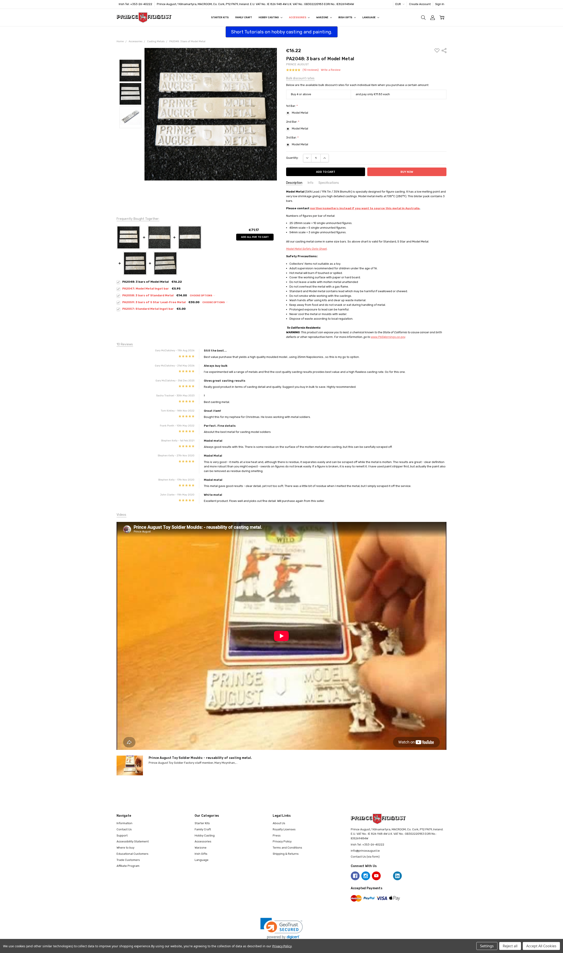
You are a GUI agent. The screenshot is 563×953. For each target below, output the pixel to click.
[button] (282, 928)
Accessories (298, 17)
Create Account (420, 4)
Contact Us (124, 829)
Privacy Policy (282, 841)
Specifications (328, 183)
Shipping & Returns (286, 853)
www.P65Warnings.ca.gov (388, 337)
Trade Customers (128, 860)
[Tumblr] (386, 875)
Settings (487, 946)
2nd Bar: (292, 121)
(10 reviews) (311, 69)
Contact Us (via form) (365, 856)
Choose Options (201, 295)
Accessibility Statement (133, 841)
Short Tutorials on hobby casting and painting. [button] (281, 32)
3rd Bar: (292, 137)
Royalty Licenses (284, 829)
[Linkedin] (397, 875)
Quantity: (292, 157)
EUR (398, 4)
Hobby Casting (269, 17)
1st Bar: (292, 106)
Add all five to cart (255, 237)
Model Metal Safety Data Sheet (306, 248)
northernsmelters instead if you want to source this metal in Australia (364, 208)
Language (369, 17)
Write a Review (330, 69)
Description (294, 183)
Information (124, 823)
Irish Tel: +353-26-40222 (135, 4)
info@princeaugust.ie (365, 850)
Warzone (322, 17)
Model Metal (300, 112)
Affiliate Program (128, 865)
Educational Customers (132, 853)
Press (277, 835)
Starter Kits (220, 17)
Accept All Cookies (541, 946)
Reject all (510, 946)
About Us (279, 823)
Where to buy (125, 847)
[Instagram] (365, 875)
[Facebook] (355, 875)
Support (122, 835)
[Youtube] (376, 875)
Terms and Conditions (287, 847)
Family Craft (243, 17)
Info (310, 183)
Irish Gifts (345, 17)
